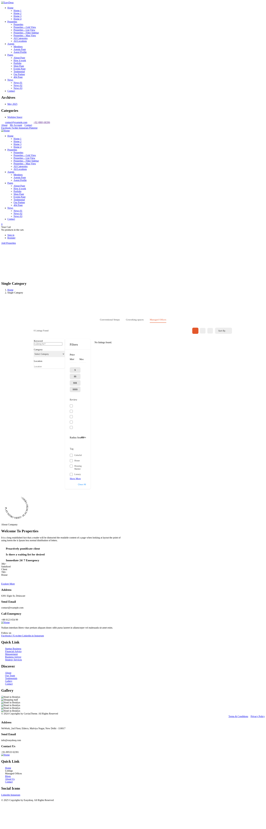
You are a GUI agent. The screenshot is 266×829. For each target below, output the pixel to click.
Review (73, 399)
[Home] (5, 130)
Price (72, 354)
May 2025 (12, 104)
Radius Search (77, 437)
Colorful (78, 455)
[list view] (203, 331)
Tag (71, 448)
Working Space (14, 117)
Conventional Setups (110, 319)
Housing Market (78, 467)
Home (10, 290)
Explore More (8, 583)
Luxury (77, 474)
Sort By (221, 331)
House (77, 460)
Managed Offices (158, 319)
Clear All (82, 484)
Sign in (10, 235)
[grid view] (195, 331)
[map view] (210, 331)
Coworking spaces (135, 319)
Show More (75, 478)
